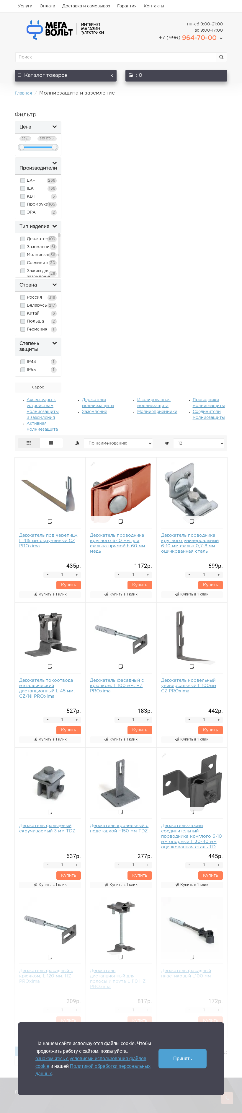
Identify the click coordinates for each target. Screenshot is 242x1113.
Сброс (38, 387)
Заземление (94, 412)
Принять (182, 1058)
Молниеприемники (157, 412)
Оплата (47, 6)
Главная (23, 93)
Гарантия (127, 6)
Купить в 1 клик (53, 594)
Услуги (25, 6)
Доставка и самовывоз (86, 6)
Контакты (154, 6)
